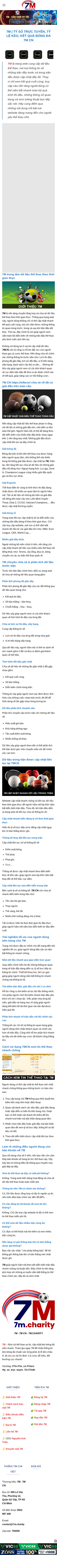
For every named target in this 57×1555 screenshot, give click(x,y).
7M (10, 63)
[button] (4, 5)
